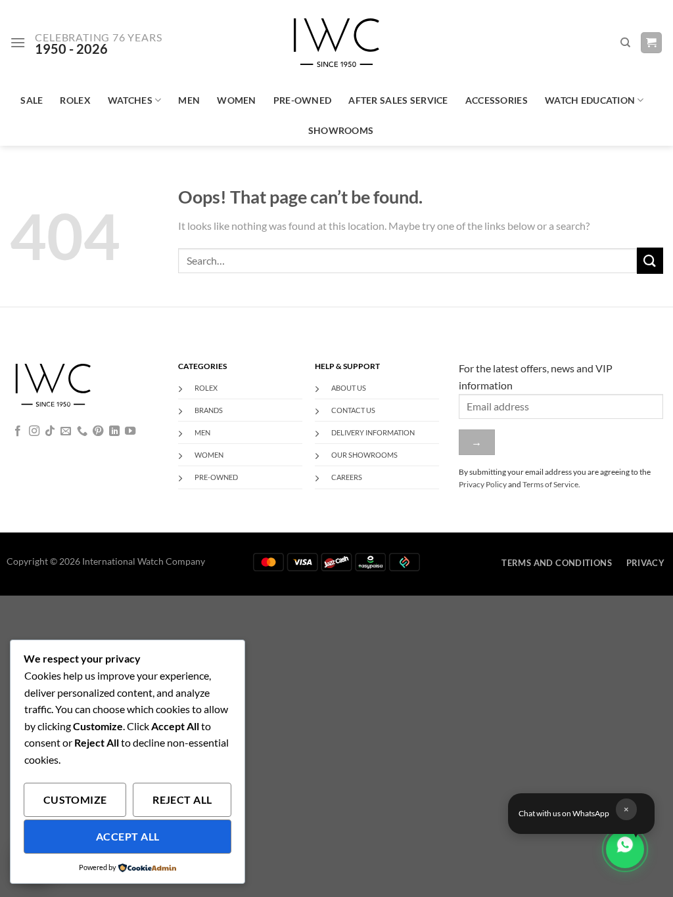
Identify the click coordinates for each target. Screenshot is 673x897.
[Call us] (82, 431)
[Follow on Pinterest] (98, 431)
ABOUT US (348, 387)
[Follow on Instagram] (34, 431)
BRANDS (209, 410)
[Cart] (651, 43)
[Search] (625, 42)
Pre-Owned (302, 100)
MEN (202, 432)
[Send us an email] (65, 431)
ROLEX (206, 387)
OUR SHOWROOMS (364, 454)
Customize (75, 800)
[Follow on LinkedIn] (114, 431)
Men (189, 100)
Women (236, 100)
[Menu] (18, 42)
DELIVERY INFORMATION (373, 432)
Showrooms (341, 130)
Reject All (182, 800)
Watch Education (590, 100)
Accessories (496, 100)
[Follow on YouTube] (130, 431)
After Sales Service (398, 100)
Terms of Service (550, 484)
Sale (31, 100)
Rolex (75, 100)
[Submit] (650, 260)
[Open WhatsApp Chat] (625, 849)
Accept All (128, 836)
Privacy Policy (483, 484)
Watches (130, 100)
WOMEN (209, 454)
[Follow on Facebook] (17, 431)
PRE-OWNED (216, 477)
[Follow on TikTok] (50, 431)
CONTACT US (353, 410)
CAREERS (346, 477)
